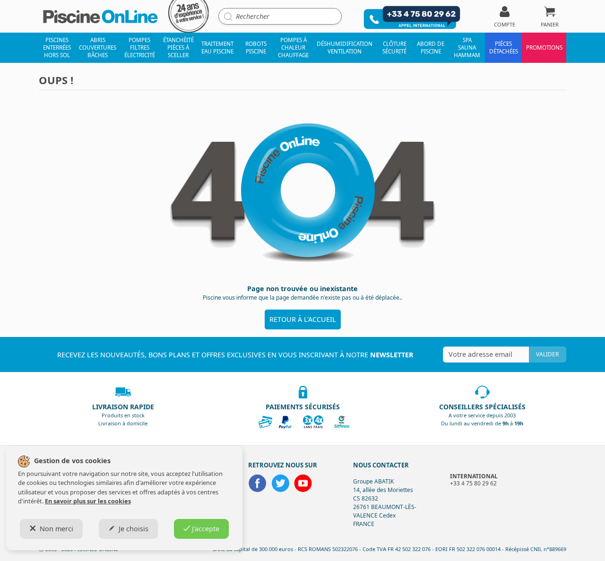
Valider (547, 354)
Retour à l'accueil (302, 319)
